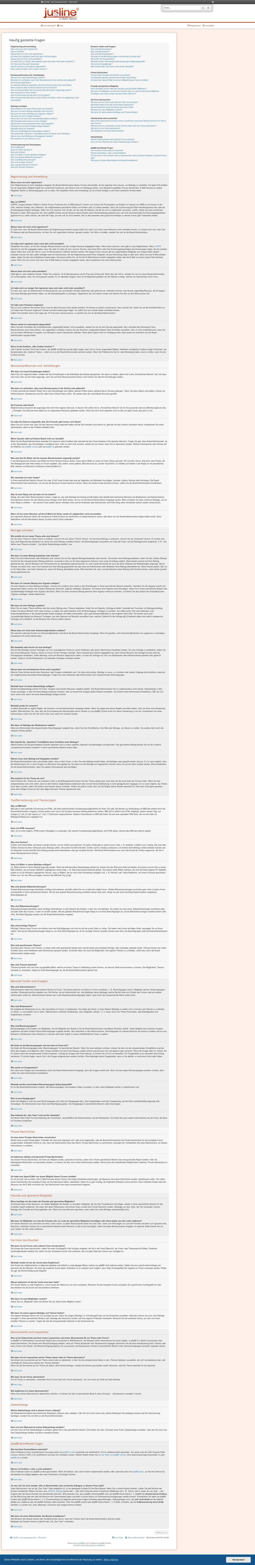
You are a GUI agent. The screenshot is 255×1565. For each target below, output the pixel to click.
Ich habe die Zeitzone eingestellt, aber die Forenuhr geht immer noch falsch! (41, 85)
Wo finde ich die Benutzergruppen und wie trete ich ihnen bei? (116, 56)
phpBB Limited (31, 447)
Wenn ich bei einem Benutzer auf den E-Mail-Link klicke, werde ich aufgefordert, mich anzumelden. (45, 99)
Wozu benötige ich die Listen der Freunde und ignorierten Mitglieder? (118, 89)
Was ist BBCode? (18, 147)
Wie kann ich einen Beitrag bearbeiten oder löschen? (32, 111)
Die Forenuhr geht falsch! (21, 83)
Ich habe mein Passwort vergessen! (25, 64)
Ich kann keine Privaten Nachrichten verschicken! (110, 75)
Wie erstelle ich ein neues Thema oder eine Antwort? (32, 109)
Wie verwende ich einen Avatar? (24, 93)
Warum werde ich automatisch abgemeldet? (28, 67)
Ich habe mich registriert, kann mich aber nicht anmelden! (34, 56)
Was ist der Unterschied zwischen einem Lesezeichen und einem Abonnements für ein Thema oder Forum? (128, 122)
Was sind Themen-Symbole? (22, 167)
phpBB (79, 1543)
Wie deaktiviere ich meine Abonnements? (107, 131)
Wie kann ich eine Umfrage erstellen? (26, 116)
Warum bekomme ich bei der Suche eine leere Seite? (112, 107)
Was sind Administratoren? (101, 49)
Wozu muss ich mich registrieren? (24, 49)
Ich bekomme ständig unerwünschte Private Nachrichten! (113, 78)
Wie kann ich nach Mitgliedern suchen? (106, 110)
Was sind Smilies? (18, 152)
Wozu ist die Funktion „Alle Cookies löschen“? (29, 69)
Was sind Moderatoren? (100, 52)
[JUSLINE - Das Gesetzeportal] (61, 13)
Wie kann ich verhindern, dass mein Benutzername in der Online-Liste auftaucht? (43, 80)
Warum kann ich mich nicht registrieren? (27, 54)
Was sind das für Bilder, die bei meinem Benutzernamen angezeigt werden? (41, 90)
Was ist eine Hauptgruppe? (102, 64)
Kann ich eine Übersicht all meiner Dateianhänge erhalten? (114, 142)
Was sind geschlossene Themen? (24, 165)
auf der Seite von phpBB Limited (112, 1455)
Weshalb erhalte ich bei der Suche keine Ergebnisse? (112, 105)
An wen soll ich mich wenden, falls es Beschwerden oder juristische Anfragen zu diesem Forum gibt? (129, 157)
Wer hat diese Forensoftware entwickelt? (107, 150)
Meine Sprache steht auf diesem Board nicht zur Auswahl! (34, 88)
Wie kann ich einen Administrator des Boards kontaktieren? (114, 160)
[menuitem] (213, 2)
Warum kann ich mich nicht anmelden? (26, 59)
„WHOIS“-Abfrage (55, 1491)
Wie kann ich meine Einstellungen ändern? (28, 78)
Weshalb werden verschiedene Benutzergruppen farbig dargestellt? (118, 62)
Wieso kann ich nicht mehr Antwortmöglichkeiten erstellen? (34, 119)
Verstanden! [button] (238, 1560)
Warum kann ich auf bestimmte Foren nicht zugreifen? (32, 124)
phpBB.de (50, 447)
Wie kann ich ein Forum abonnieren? (105, 128)
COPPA (158, 246)
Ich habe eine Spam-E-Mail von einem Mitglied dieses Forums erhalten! (119, 80)
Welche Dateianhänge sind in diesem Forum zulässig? (113, 139)
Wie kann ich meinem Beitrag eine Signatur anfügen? (32, 114)
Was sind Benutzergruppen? (102, 54)
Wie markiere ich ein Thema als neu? (26, 139)
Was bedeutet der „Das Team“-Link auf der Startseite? (112, 67)
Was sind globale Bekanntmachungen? (26, 157)
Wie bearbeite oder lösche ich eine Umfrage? (29, 121)
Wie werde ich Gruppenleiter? (103, 59)
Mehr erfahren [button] (111, 1559)
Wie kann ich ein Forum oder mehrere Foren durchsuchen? (114, 102)
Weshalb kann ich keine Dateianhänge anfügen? (30, 126)
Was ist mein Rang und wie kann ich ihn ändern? (30, 95)
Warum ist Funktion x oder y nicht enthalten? (108, 153)
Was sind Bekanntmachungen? (23, 160)
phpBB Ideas (138, 1472)
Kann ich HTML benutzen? (21, 150)
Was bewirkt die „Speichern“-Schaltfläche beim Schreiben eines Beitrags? (40, 134)
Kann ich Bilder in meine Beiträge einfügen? (28, 155)
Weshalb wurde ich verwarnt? (23, 129)
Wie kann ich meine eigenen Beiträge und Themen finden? (114, 112)
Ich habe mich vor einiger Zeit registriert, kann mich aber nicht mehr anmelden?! (43, 62)
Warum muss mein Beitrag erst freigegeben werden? (32, 136)
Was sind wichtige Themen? (22, 162)
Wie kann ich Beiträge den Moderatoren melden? (30, 131)
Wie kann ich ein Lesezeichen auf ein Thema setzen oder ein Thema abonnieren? (123, 126)
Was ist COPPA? (17, 52)
